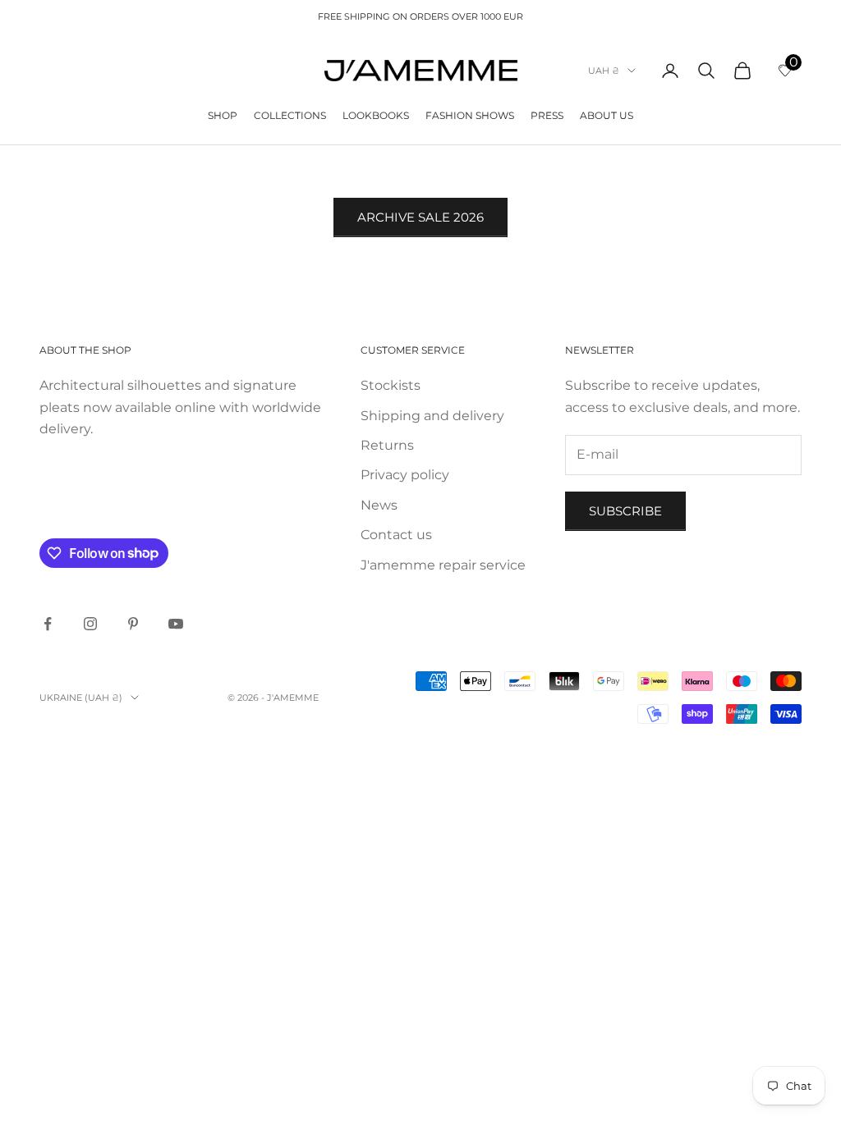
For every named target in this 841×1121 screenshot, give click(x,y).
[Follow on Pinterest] (133, 623)
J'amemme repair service (443, 565)
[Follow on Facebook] (47, 623)
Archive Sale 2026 (420, 217)
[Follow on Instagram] (90, 623)
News (379, 505)
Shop (222, 115)
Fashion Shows (469, 115)
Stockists (390, 385)
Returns (387, 445)
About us (606, 115)
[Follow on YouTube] (176, 623)
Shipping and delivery (432, 415)
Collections (290, 115)
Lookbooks (375, 115)
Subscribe (625, 511)
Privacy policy (405, 475)
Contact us (396, 534)
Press (547, 115)
